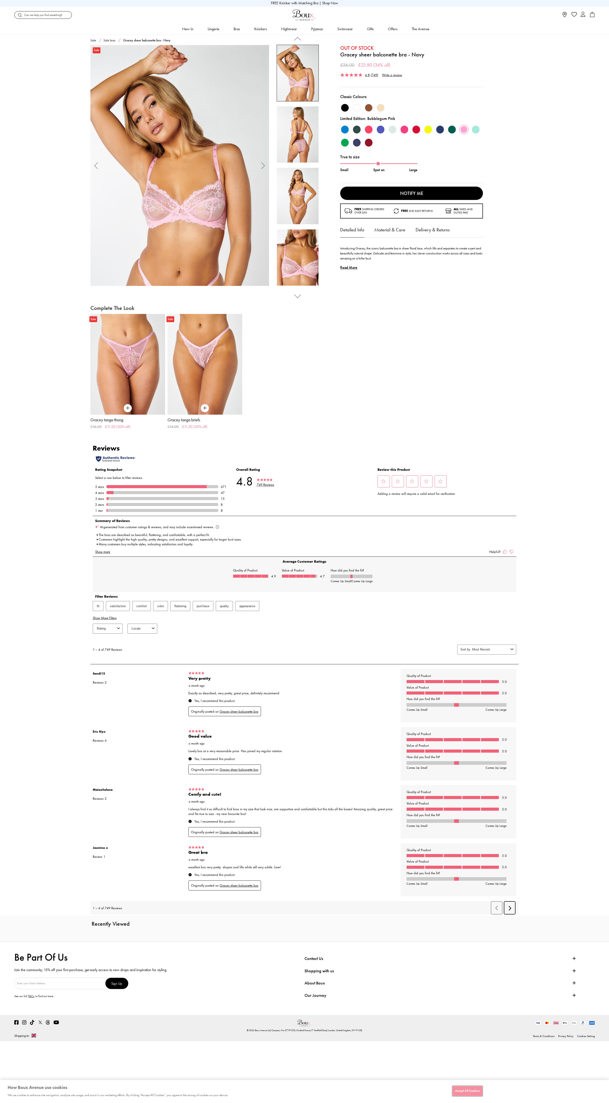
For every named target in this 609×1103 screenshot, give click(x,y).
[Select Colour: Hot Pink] (404, 129)
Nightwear (289, 29)
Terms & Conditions (544, 1036)
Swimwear (345, 29)
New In (187, 29)
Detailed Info (352, 230)
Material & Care (389, 230)
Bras (237, 29)
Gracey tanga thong (106, 420)
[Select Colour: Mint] (392, 129)
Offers (393, 29)
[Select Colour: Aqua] (476, 129)
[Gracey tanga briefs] (204, 364)
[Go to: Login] (583, 15)
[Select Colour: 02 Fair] (380, 108)
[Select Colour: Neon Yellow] (428, 129)
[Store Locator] (565, 16)
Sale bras (109, 40)
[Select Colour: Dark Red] (416, 129)
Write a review (392, 75)
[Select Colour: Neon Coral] (368, 129)
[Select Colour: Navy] (357, 142)
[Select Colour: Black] (345, 108)
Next (263, 165)
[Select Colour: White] (357, 108)
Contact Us (313, 958)
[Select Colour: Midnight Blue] (440, 129)
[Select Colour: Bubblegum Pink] (464, 129)
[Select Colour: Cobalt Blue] (380, 129)
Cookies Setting (586, 1036)
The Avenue (420, 29)
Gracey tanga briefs (183, 420)
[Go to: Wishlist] (573, 15)
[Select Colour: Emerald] (452, 129)
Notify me (411, 193)
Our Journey (315, 995)
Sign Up (116, 983)
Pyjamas (317, 29)
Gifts (370, 29)
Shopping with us (319, 971)
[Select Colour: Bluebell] (345, 129)
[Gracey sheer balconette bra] (179, 165)
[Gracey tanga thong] (127, 364)
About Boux (314, 983)
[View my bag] (592, 16)
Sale (93, 40)
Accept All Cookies (467, 1091)
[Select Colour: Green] (345, 142)
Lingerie (213, 29)
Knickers (260, 29)
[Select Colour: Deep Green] (357, 129)
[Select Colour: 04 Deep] (368, 108)
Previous (96, 165)
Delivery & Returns (433, 230)
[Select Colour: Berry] (368, 142)
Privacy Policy (566, 1036)
